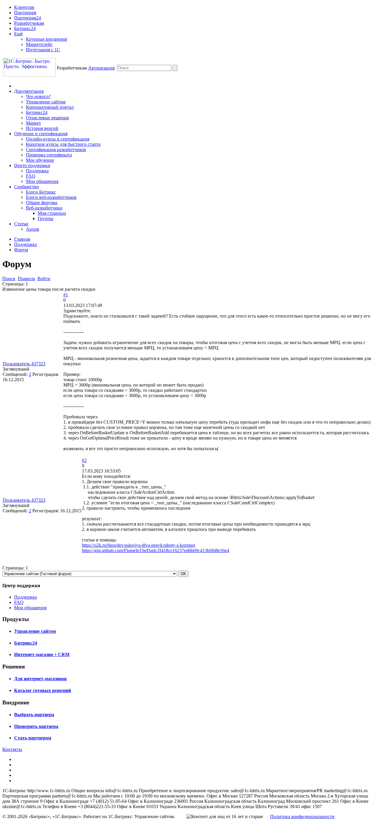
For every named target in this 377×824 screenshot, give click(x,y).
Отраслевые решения (47, 117)
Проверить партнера (36, 726)
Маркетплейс (39, 44)
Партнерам (25, 12)
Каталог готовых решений (42, 690)
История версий (42, 128)
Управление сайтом (45, 101)
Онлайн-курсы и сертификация (57, 138)
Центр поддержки (32, 165)
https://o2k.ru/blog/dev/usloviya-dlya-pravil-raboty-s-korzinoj (138, 545)
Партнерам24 (27, 17)
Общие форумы (41, 202)
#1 (65, 294)
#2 (84, 460)
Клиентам (24, 7)
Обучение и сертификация (40, 133)
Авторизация (101, 67)
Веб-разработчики (44, 207)
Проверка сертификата (49, 154)
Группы (45, 218)
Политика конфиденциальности (302, 816)
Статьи (21, 223)
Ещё (18, 33)
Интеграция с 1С (43, 49)
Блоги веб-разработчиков (51, 197)
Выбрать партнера (34, 714)
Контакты (12, 749)
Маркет (33, 123)
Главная (22, 239)
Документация (29, 91)
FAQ (30, 176)
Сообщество (26, 186)
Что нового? (38, 96)
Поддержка (37, 170)
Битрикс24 (25, 28)
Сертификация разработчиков (56, 149)
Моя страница (52, 213)
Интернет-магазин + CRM (42, 654)
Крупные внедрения (46, 39)
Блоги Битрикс (41, 191)
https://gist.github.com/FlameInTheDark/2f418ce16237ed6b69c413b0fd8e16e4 (155, 550)
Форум (21, 249)
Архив (32, 229)
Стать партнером (32, 737)
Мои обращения (42, 181)
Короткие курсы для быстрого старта (63, 144)
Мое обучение (40, 160)
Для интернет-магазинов (40, 678)
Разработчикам (29, 23)
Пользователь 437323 (24, 363)
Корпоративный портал (50, 107)
